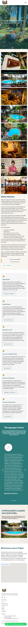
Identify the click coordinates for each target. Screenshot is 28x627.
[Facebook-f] (2, 597)
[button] (25, 3)
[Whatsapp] (4, 597)
